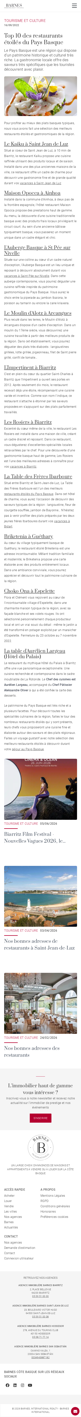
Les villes (10, 1211)
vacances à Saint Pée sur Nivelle (26, 276)
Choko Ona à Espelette (29, 591)
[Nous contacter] (75, 1411)
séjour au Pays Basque (28, 749)
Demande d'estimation (19, 1248)
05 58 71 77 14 (40, 1337)
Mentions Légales (52, 1195)
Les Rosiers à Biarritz (28, 422)
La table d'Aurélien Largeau (34, 651)
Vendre (9, 1206)
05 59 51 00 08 (40, 1316)
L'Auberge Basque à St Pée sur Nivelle (37, 251)
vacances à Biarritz (23, 466)
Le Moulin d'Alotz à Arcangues (38, 313)
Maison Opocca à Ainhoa (32, 193)
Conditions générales (55, 1206)
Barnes (9, 1222)
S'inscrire (41, 1118)
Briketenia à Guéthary (28, 537)
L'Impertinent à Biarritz (30, 368)
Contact (9, 1253)
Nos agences (13, 1217)
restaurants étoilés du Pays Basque (28, 494)
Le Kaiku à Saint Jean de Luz (36, 144)
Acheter (9, 1195)
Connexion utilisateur (19, 1258)
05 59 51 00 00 (40, 1296)
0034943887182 (40, 1357)
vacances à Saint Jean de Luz (40, 183)
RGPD (44, 1201)
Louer (8, 1201)
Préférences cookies (54, 1217)
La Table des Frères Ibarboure (38, 477)
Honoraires (48, 1211)
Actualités (11, 1227)
